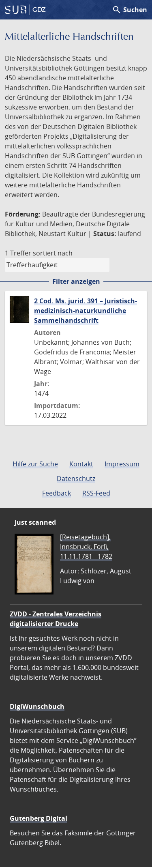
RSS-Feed (96, 493)
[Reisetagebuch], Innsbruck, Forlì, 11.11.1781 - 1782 (86, 546)
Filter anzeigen (76, 281)
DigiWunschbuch (37, 706)
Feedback (56, 493)
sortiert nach (53, 253)
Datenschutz (76, 478)
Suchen (129, 10)
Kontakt (81, 463)
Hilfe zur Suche (35, 463)
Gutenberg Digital (38, 818)
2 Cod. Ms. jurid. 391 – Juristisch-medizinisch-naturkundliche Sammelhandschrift (85, 310)
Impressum (122, 463)
